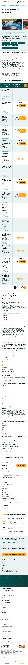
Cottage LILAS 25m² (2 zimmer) (6, 247)
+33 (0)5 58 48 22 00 (9, 563)
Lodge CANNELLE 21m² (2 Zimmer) (6, 180)
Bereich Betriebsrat (6, 636)
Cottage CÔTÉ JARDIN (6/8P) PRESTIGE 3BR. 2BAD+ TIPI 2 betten (6, 261)
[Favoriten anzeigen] (23, 2)
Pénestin (4, 624)
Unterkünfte (15, 52)
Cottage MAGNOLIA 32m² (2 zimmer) (5, 206)
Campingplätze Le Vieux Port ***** (10, 590)
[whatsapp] (18, 2)
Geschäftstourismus (6, 638)
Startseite (3, 5)
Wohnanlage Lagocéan (7, 592)
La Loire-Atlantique (6, 609)
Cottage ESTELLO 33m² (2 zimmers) (6, 275)
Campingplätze (10, 5)
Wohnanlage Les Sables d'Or (8, 595)
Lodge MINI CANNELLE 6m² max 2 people (6, 193)
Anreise (4, 465)
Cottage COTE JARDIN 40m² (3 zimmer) (6, 234)
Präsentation (5, 52)
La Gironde (4, 614)
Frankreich (17, 5)
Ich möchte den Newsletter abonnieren (13, 555)
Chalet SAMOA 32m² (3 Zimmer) (6, 116)
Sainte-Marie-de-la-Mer (7, 626)
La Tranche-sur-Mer (6, 621)
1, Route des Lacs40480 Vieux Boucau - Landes (11, 571)
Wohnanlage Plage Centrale (8, 597)
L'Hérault (4, 612)
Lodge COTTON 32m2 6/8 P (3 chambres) (6, 168)
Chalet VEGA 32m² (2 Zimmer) (5, 129)
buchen (22, 105)
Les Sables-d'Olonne (7, 631)
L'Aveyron (4, 607)
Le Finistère (4, 604)
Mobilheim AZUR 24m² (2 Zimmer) (6, 155)
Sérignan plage (5, 619)
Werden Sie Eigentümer (7, 641)
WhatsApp (6, 565)
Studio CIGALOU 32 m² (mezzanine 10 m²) (6, 142)
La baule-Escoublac (6, 629)
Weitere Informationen (5, 99)
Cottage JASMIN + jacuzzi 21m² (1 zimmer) (6, 220)
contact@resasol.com (9, 568)
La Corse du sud (6, 602)
